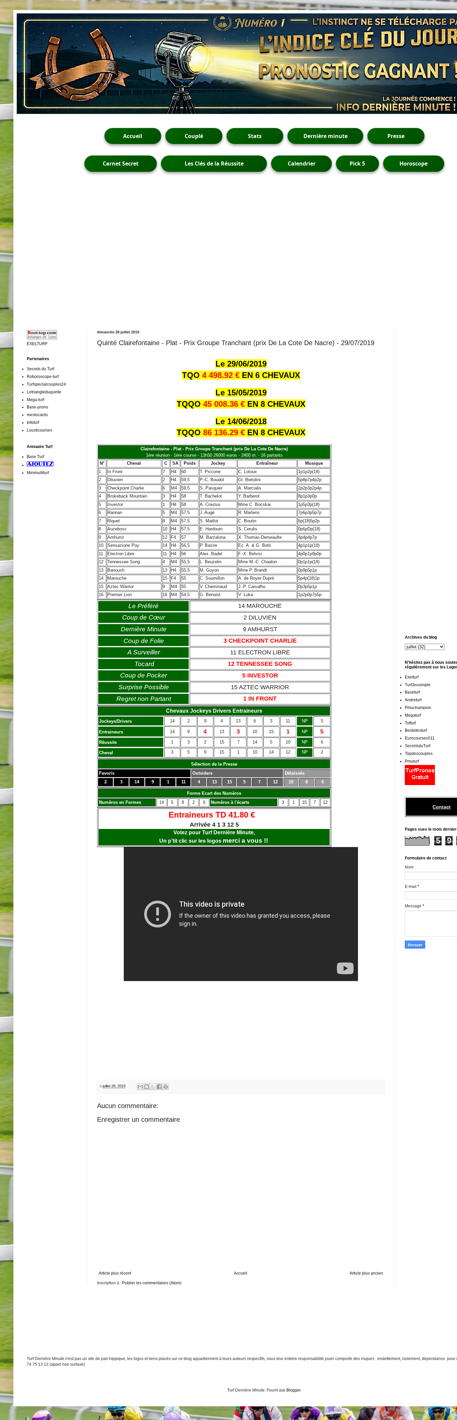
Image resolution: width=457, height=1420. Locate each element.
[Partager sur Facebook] (159, 1086)
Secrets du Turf (40, 369)
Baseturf (412, 692)
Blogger (293, 1390)
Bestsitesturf (416, 730)
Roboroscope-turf (43, 376)
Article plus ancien (366, 1273)
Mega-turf (35, 399)
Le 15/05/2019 (241, 392)
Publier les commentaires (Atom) (151, 1283)
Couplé (194, 136)
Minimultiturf (38, 472)
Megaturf (413, 715)
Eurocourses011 (420, 738)
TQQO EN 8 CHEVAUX (241, 403)
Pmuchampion (418, 707)
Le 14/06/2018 (241, 421)
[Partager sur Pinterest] (165, 1086)
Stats (255, 136)
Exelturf (412, 677)
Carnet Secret (121, 163)
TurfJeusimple (418, 685)
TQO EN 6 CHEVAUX (241, 375)
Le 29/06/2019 (241, 363)
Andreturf (413, 700)
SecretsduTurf (417, 746)
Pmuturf (412, 761)
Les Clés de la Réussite (214, 163)
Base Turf (35, 456)
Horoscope (413, 163)
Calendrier (301, 163)
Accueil (132, 136)
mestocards (37, 414)
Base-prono (37, 407)
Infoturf (33, 422)
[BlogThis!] (146, 1086)
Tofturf (410, 723)
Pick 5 (357, 163)
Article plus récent (115, 1273)
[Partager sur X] (153, 1086)
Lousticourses (39, 430)
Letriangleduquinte (44, 392)
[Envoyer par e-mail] (140, 1086)
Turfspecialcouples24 (46, 384)
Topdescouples (419, 753)
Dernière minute (325, 136)
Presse (395, 136)
